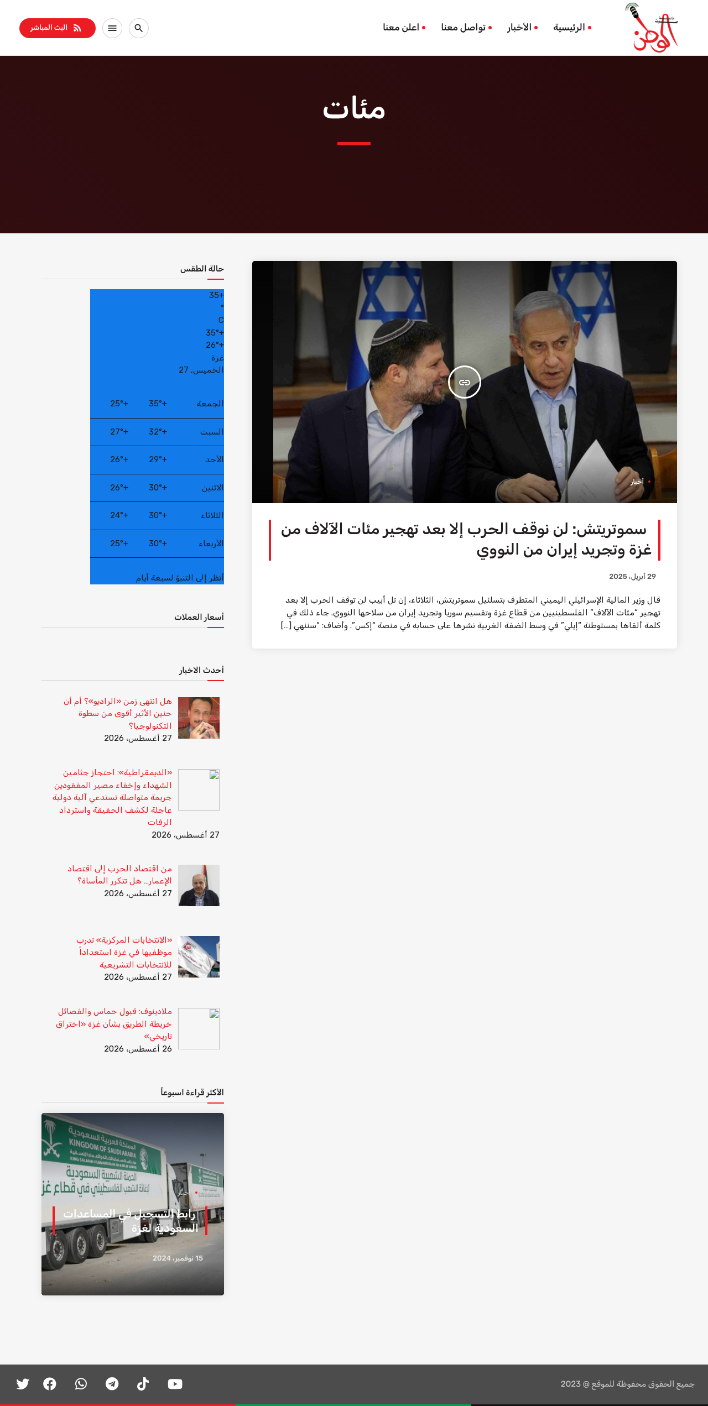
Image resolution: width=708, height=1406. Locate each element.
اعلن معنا (401, 27)
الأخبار (519, 27)
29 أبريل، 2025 (632, 577)
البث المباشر (56, 27)
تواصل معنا (463, 27)
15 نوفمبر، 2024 (178, 1259)
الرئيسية (569, 27)
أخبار (637, 481)
